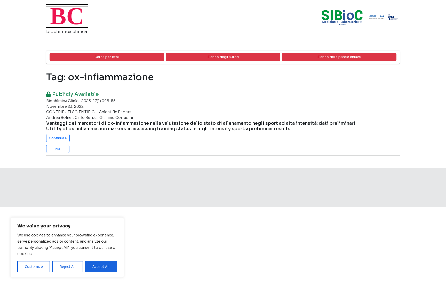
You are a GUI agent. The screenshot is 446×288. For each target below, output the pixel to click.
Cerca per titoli (107, 57)
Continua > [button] (58, 138)
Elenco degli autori (223, 57)
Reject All (68, 266)
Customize (34, 266)
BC (67, 16)
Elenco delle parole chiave (339, 57)
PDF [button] (58, 148)
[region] (67, 247)
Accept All (100, 266)
